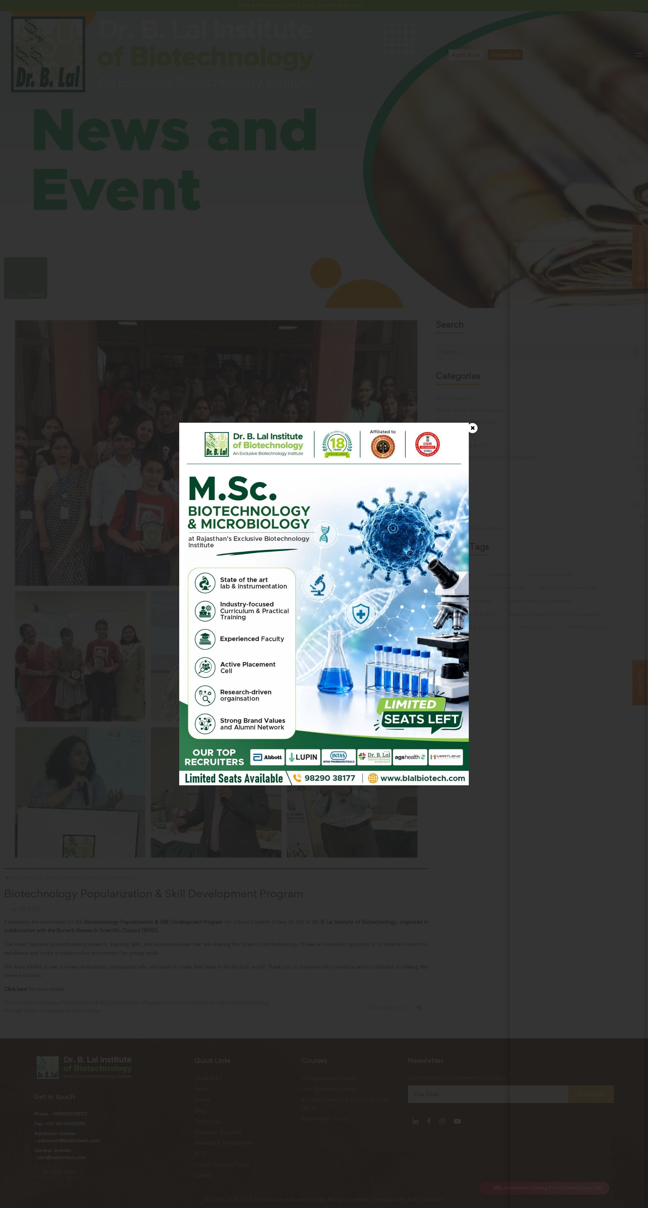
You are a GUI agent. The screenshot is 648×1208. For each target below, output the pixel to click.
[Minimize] (635, 251)
